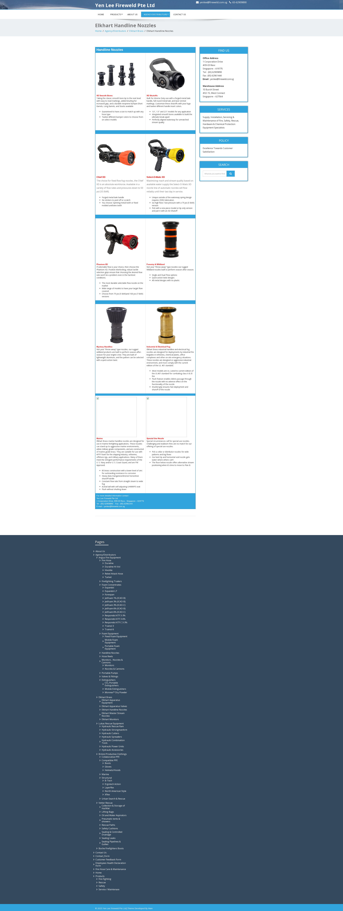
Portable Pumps (110, 673)
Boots (108, 763)
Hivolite (108, 570)
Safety (102, 886)
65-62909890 (239, 2)
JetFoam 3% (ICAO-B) (115, 601)
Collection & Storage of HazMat (113, 807)
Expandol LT (111, 591)
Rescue (102, 882)
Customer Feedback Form (108, 859)
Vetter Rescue (106, 802)
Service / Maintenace (109, 889)
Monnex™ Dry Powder (116, 692)
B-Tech (108, 780)
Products (115, 14)
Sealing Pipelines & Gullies (111, 843)
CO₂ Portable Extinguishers (112, 684)
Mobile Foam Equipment (111, 641)
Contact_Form (102, 856)
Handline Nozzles (110, 653)
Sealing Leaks (108, 838)
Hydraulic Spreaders (112, 736)
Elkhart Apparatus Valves (114, 706)
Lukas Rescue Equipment (111, 723)
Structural (107, 777)
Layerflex (109, 787)
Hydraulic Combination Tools (113, 741)
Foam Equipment (110, 633)
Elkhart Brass (136, 30)
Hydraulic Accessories (112, 750)
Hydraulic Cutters (110, 733)
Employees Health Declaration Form (111, 864)
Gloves (108, 766)
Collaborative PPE (111, 757)
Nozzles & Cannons (114, 668)
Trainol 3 (109, 626)
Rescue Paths (108, 825)
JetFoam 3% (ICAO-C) (115, 605)
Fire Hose (106, 560)
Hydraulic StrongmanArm (114, 729)
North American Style (115, 791)
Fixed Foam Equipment (116, 636)
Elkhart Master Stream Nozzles (113, 714)
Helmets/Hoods (112, 770)
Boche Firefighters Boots (111, 848)
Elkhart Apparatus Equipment (111, 701)
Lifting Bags (108, 811)
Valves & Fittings (110, 676)
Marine (105, 774)
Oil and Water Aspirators (114, 815)
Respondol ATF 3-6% (115, 619)
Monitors (109, 665)
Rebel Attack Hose (114, 573)
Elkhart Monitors (110, 719)
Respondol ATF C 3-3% (116, 622)
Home (101, 14)
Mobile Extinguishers (115, 689)
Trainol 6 (109, 629)
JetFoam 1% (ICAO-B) (115, 598)
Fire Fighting (105, 879)
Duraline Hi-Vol (112, 566)
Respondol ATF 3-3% (115, 615)
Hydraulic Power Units (113, 746)
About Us (132, 14)
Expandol (109, 587)
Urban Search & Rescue (113, 798)
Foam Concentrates (111, 584)
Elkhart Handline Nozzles (114, 709)
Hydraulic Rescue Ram (113, 726)
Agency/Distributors (155, 14)
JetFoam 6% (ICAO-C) (115, 612)
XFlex (107, 794)
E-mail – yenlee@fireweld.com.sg (110, 506)
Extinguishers (108, 680)
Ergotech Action (113, 784)
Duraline (109, 563)
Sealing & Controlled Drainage (112, 833)
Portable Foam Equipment (112, 647)
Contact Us (179, 14)
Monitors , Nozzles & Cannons (112, 661)
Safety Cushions (110, 828)
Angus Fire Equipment (110, 557)
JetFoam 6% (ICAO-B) (115, 608)
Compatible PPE (110, 760)
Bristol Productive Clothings (113, 754)
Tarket (108, 577)
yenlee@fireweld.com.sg (213, 2)
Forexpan (109, 594)
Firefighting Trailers (112, 581)
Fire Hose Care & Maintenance (111, 869)
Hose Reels (107, 656)
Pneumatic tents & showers (111, 820)
